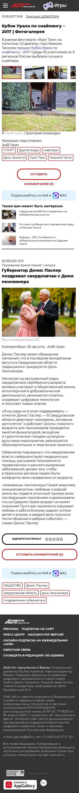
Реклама (10, 629)
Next (71, 102)
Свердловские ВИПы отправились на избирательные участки (43, 213)
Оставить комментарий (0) (39, 176)
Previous (6, 102)
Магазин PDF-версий (46, 634)
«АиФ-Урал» (14, 133)
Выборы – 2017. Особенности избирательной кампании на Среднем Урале (43, 240)
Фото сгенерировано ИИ (21, 339)
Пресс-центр (14, 634)
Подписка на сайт (38, 629)
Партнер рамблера (38, 773)
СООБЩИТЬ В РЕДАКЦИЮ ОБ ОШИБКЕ (33, 655)
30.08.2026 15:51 (13, 261)
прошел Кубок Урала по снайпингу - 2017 (29, 50)
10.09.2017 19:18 (12, 16)
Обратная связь (17, 650)
